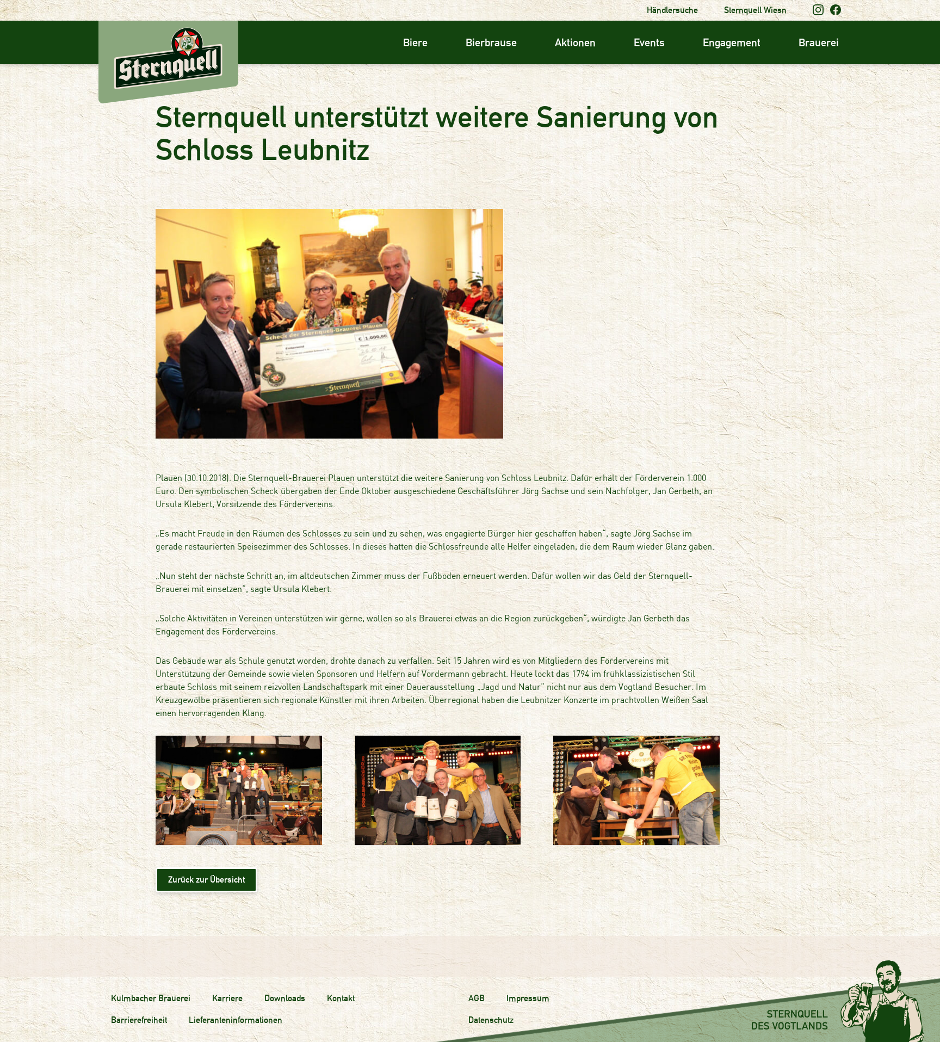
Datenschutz (491, 1020)
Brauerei (819, 42)
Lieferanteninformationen (235, 1020)
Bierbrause (491, 42)
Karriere (227, 998)
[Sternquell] (106, 29)
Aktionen (575, 42)
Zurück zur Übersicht (206, 879)
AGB (476, 998)
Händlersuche (672, 10)
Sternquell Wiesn (755, 10)
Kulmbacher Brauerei (150, 998)
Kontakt (341, 998)
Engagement (731, 42)
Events (649, 42)
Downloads (284, 998)
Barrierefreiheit (139, 1020)
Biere (415, 42)
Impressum (527, 998)
